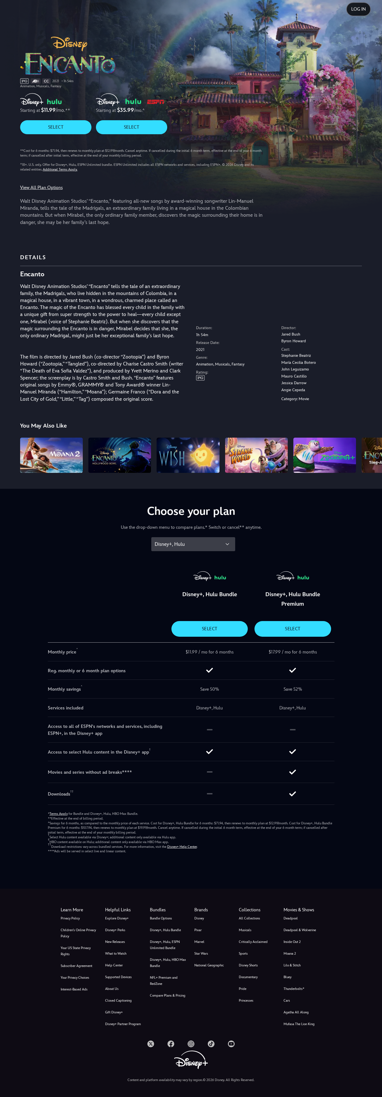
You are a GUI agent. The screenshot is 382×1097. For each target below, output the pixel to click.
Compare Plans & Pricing (167, 995)
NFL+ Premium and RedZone (164, 981)
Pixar (198, 930)
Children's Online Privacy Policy (78, 933)
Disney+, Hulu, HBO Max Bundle (168, 963)
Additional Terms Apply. (60, 169)
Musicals (245, 930)
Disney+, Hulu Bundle (165, 930)
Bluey (287, 977)
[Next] (371, 454)
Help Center (114, 965)
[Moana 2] (51, 455)
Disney (199, 918)
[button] (124, 910)
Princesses (246, 1000)
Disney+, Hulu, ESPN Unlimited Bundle (165, 945)
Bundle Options (161, 918)
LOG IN (358, 9)
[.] (150, 1044)
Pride (242, 989)
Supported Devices (118, 977)
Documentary (248, 977)
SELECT (55, 127)
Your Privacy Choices (75, 978)
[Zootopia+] (324, 455)
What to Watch (115, 954)
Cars (287, 1000)
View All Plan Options (41, 187)
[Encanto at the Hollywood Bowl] (119, 455)
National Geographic (209, 965)
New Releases (115, 942)
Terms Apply (58, 814)
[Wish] (188, 455)
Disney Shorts (248, 965)
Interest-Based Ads (74, 989)
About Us (112, 989)
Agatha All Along (296, 1012)
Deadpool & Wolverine (300, 930)
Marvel (199, 942)
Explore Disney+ (117, 918)
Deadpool (291, 918)
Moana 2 (290, 954)
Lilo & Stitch (292, 965)
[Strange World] (256, 455)
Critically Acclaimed (253, 942)
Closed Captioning (118, 1000)
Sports (243, 954)
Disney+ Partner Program (123, 1024)
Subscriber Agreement (76, 966)
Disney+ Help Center (182, 847)
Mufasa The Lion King (299, 1024)
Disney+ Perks (115, 930)
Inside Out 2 (292, 942)
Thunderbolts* (294, 989)
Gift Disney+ (114, 1012)
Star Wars (201, 954)
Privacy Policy (70, 918)
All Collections (249, 918)
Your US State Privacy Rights (76, 951)
